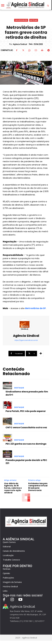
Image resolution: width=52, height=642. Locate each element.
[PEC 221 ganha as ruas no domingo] (7, 437)
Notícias (33, 20)
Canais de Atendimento (14, 550)
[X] (23, 50)
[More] (41, 353)
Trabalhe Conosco (11, 559)
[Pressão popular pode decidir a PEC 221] (7, 454)
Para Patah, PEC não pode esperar (26, 411)
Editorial (7, 546)
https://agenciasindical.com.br (26, 340)
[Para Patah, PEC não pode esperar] (7, 405)
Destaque (19, 388)
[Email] (36, 50)
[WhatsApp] (29, 50)
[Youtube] (20, 600)
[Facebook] (16, 50)
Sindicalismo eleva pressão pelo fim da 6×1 (27, 393)
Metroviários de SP (35, 308)
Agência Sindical (20, 44)
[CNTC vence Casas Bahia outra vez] (7, 421)
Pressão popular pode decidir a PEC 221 (26, 462)
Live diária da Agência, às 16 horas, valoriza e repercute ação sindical (13, 488)
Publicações (8, 577)
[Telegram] (48, 50)
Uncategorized (21, 20)
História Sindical (10, 586)
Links (5, 590)
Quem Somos (9, 542)
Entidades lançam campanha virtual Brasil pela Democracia (37, 487)
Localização (8, 555)
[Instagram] (12, 600)
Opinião (6, 573)
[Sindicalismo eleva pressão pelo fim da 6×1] (7, 385)
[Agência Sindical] (26, 325)
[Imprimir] (42, 50)
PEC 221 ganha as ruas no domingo (26, 443)
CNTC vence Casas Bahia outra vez (26, 427)
